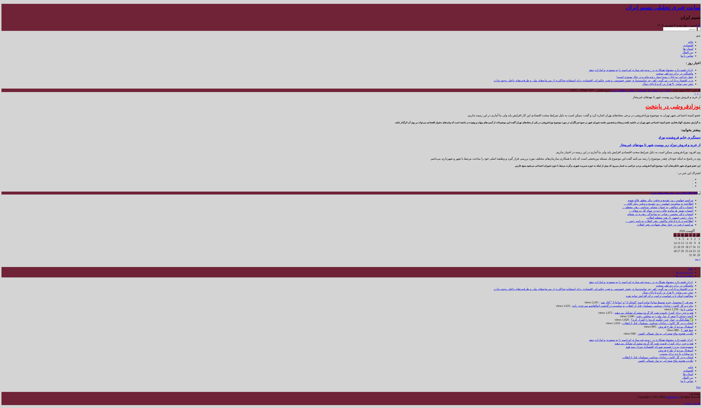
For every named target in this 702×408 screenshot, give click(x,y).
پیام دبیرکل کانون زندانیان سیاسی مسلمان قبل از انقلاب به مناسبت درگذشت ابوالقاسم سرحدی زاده (632, 305)
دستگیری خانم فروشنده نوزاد (679, 137)
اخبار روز (665, 90)
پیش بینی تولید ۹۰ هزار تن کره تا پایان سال (667, 83)
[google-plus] (692, 182)
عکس (631, 90)
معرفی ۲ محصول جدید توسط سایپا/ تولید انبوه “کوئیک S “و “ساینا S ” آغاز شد (647, 302)
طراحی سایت (692, 403)
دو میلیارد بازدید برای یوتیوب (676, 353)
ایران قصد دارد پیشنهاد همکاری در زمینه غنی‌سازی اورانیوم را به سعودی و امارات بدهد (641, 70)
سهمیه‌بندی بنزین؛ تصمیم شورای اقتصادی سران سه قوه (659, 346)
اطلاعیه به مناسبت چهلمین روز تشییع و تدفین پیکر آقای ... (658, 203)
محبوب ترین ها (684, 275)
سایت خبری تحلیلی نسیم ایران (663, 7)
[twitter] (692, 185)
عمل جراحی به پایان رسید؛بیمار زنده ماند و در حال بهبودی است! (654, 77)
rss (699, 25)
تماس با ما (687, 55)
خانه (690, 41)
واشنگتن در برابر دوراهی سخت (674, 73)
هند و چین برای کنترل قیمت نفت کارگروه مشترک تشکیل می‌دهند (654, 312)
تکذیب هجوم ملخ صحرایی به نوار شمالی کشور (665, 333)
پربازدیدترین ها (684, 272)
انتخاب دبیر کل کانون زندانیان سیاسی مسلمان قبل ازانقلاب (657, 323)
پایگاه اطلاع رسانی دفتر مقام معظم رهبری (672, 193)
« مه (698, 259)
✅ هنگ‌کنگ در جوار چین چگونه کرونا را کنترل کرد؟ (662, 319)
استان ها (688, 48)
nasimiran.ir (673, 397)
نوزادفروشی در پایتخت (673, 106)
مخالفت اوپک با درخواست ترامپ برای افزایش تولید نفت (659, 296)
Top (698, 387)
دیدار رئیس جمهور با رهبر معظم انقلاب (670, 217)
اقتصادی (688, 45)
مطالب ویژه (618, 90)
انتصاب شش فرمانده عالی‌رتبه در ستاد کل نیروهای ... (661, 210)
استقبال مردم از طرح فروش (675, 326)
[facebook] (692, 179)
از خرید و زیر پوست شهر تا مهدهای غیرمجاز (660, 145)
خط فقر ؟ (687, 330)
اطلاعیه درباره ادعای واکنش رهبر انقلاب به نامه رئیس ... (659, 221)
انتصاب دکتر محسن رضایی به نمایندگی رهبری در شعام (660, 214)
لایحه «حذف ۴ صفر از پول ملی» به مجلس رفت (664, 316)
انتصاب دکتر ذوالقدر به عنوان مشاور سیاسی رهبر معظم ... (657, 207)
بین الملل (687, 52)
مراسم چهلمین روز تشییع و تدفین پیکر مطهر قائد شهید (660, 200)
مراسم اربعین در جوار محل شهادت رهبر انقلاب (665, 224)
